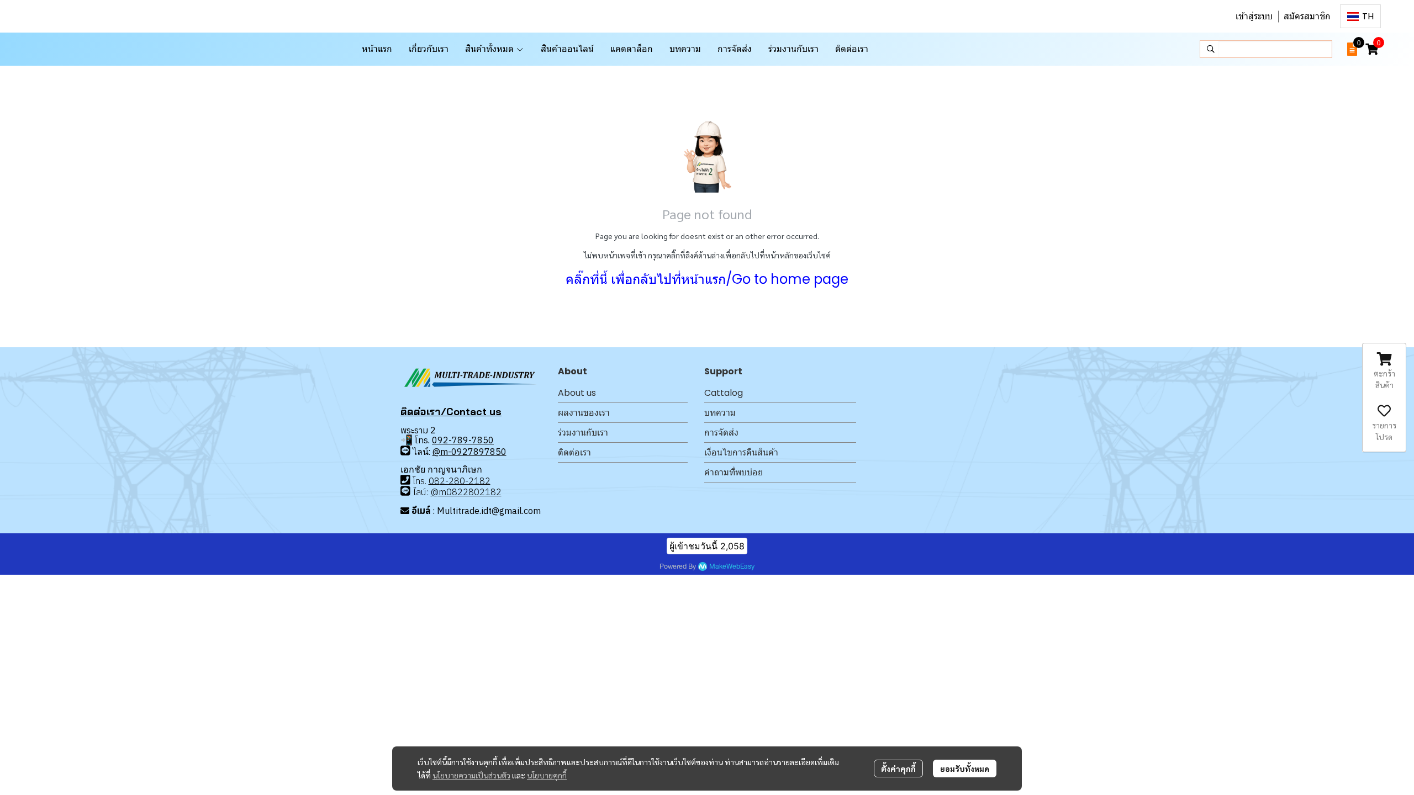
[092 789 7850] (405, 450)
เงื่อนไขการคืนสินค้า (741, 452)
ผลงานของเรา (584, 412)
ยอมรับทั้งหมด (964, 768)
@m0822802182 (466, 491)
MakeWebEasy (732, 567)
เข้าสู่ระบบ (1254, 16)
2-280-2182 (465, 480)
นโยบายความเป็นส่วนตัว (471, 775)
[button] (1360, 16)
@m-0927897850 (469, 451)
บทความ (720, 412)
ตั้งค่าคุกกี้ (898, 768)
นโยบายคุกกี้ (547, 775)
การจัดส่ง (721, 432)
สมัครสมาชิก (1307, 16)
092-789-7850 (463, 440)
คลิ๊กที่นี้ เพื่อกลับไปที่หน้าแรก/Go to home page (707, 279)
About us (577, 392)
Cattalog (723, 392)
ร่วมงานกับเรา (583, 432)
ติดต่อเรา (574, 452)
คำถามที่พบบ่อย (733, 472)
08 (434, 480)
